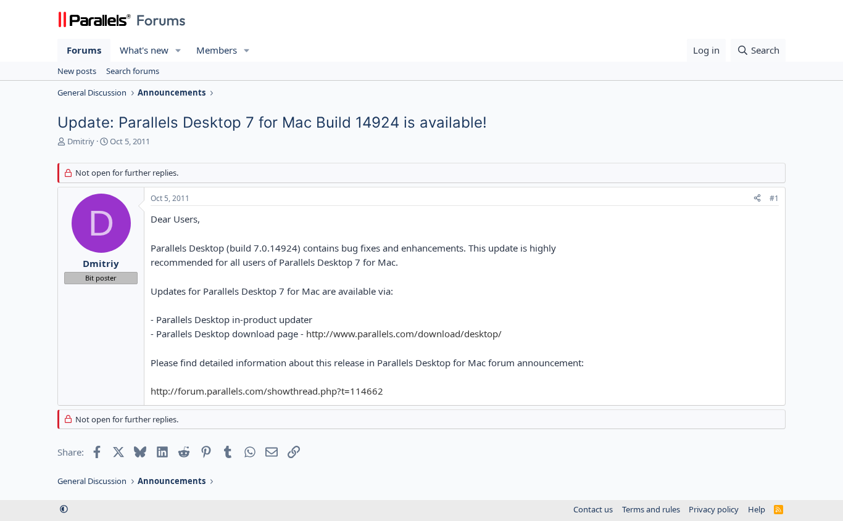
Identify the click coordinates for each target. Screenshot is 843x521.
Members (216, 50)
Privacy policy (714, 509)
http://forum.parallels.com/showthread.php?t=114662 (267, 391)
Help (756, 509)
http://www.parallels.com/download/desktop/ (404, 333)
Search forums (132, 70)
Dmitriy (80, 141)
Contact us (593, 509)
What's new (144, 50)
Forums (84, 50)
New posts (76, 70)
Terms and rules (651, 509)
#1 (774, 198)
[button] (178, 50)
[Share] (757, 199)
